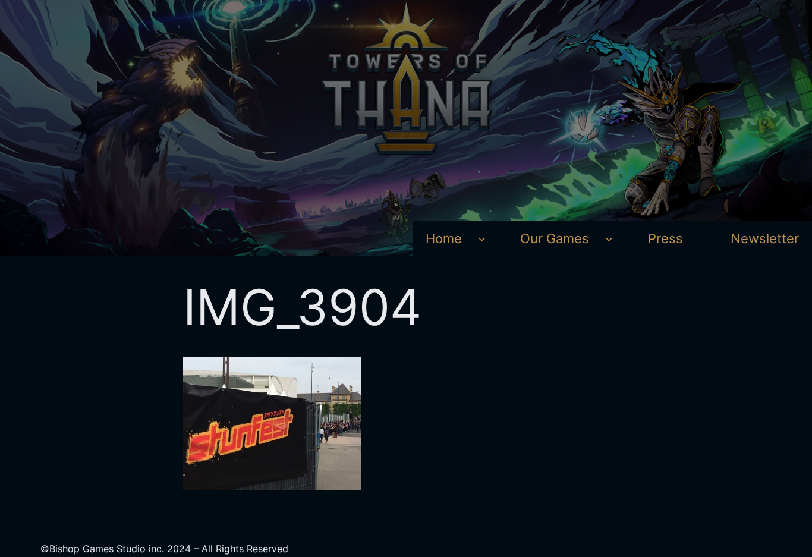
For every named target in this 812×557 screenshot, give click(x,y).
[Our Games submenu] (609, 239)
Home (444, 238)
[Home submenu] (482, 239)
